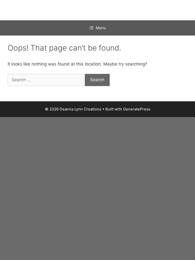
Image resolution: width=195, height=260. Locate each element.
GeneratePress (136, 109)
